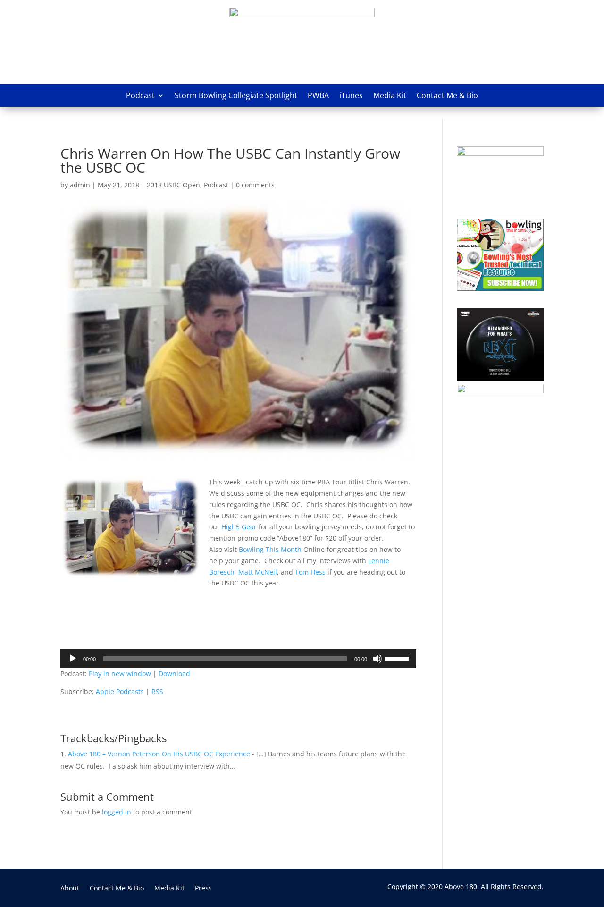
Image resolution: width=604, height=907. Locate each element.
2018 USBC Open (173, 184)
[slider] (398, 657)
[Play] (72, 658)
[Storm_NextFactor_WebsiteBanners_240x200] (500, 377)
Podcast (140, 95)
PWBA (318, 95)
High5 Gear (240, 526)
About (69, 888)
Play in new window (120, 673)
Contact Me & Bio (447, 95)
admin (80, 184)
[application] (238, 658)
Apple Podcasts (120, 691)
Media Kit (389, 95)
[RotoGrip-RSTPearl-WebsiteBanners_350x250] (500, 390)
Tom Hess (310, 572)
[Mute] (377, 658)
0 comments (255, 184)
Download (174, 673)
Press (203, 888)
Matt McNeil (257, 572)
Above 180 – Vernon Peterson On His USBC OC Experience (159, 753)
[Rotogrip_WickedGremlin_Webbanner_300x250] (500, 153)
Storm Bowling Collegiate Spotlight (236, 95)
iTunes (351, 95)
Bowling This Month (271, 549)
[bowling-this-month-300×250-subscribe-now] (500, 288)
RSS (157, 691)
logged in (116, 811)
